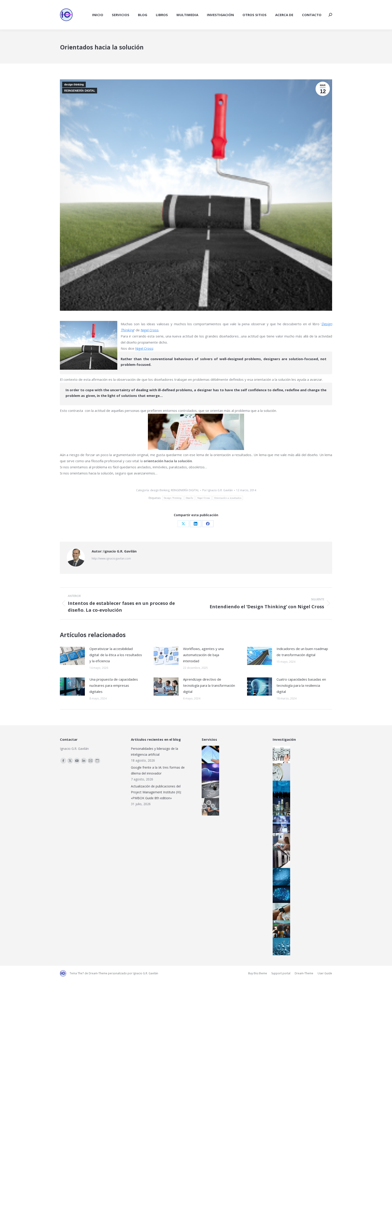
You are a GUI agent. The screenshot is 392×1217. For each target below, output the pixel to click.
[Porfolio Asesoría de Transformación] (209, 807)
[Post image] (72, 656)
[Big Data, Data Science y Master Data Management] (280, 876)
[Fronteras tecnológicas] (280, 946)
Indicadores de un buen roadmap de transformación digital (302, 651)
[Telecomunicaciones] (280, 824)
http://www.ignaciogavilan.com (111, 558)
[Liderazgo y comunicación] (280, 929)
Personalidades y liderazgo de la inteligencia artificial (154, 751)
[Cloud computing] (280, 859)
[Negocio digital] (280, 807)
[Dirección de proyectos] (280, 772)
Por (217, 490)
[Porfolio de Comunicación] (209, 772)
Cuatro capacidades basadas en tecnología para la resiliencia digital (301, 685)
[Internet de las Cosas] (280, 911)
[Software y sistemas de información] (280, 841)
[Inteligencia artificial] (280, 894)
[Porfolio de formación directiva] (209, 789)
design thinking (74, 84)
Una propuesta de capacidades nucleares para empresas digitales (113, 685)
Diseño (190, 498)
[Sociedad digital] (280, 789)
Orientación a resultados (227, 498)
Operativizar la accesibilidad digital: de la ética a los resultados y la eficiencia (115, 654)
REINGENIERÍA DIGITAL (79, 90)
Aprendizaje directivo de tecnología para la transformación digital (209, 685)
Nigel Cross (150, 330)
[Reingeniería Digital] (280, 754)
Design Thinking (173, 498)
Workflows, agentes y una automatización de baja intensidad (203, 654)
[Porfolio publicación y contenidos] (209, 754)
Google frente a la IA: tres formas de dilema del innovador (158, 770)
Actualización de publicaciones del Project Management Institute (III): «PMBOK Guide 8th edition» (156, 792)
